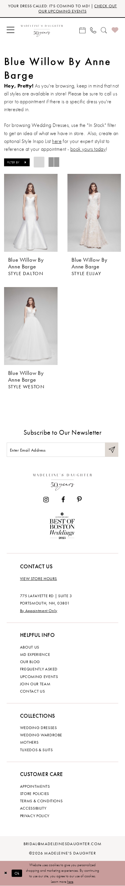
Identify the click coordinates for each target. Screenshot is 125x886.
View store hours (38, 578)
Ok (17, 873)
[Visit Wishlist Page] (115, 30)
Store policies (34, 793)
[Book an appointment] (82, 30)
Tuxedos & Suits (36, 749)
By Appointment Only (38, 610)
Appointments (35, 786)
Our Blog (30, 661)
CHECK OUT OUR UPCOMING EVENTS (77, 8)
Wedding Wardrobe (41, 735)
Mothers (29, 742)
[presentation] (31, 213)
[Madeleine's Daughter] (62, 480)
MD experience (35, 654)
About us (29, 647)
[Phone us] (93, 30)
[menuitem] (10, 30)
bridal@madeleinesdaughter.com (63, 843)
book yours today (88, 149)
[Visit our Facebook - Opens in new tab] (63, 499)
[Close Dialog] (5, 873)
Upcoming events (39, 676)
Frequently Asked (39, 669)
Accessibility (33, 808)
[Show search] (104, 30)
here (57, 141)
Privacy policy (34, 815)
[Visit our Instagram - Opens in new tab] (46, 499)
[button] (10, 30)
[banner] (42, 29)
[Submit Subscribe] (111, 450)
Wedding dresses (38, 727)
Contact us (32, 691)
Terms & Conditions (41, 800)
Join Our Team (35, 683)
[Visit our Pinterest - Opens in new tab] (79, 499)
